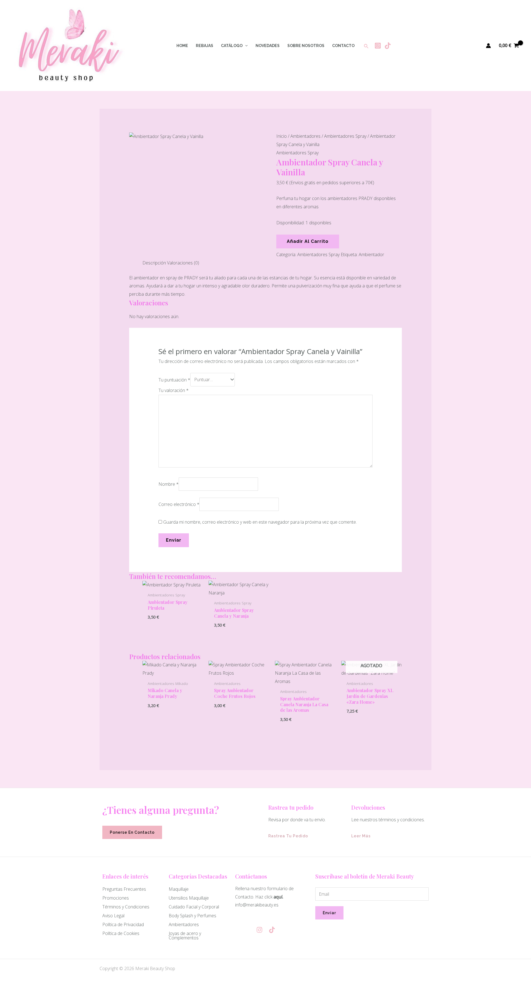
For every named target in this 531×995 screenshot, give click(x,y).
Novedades (268, 45)
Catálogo (232, 45)
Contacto (343, 45)
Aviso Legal (113, 916)
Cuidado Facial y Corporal (194, 907)
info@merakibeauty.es (256, 905)
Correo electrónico (178, 504)
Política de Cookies (120, 933)
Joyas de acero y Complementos (185, 935)
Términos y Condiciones (125, 907)
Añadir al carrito (308, 241)
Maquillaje (179, 889)
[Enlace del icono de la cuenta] (488, 45)
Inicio (281, 136)
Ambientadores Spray (345, 136)
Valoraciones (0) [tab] (183, 263)
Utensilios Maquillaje (189, 898)
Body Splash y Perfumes (192, 916)
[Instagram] (377, 45)
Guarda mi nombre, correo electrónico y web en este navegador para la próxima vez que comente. (260, 522)
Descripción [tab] (154, 263)
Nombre (168, 484)
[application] (245, 45)
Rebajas (204, 45)
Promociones (115, 898)
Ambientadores (305, 136)
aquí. (278, 897)
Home (182, 45)
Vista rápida (172, 584)
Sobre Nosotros (305, 45)
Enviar (329, 913)
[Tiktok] (387, 45)
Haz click (263, 897)
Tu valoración (173, 390)
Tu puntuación (174, 379)
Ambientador (371, 254)
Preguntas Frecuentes (124, 889)
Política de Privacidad (123, 924)
